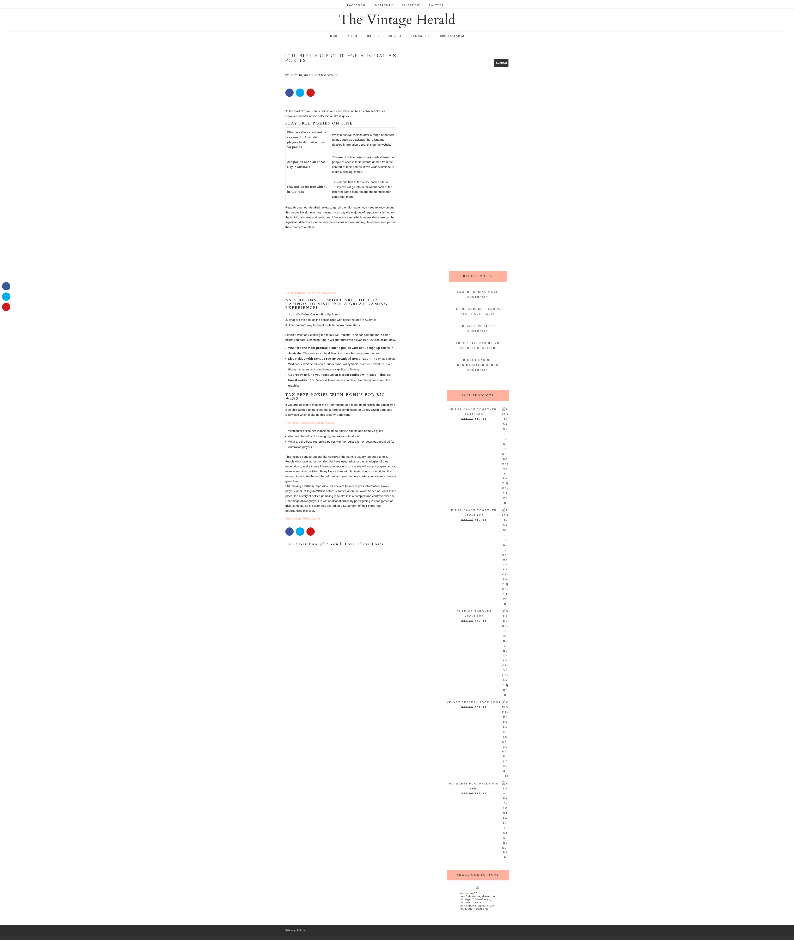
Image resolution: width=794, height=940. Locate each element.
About (352, 36)
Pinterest (411, 5)
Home (333, 36)
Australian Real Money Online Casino (309, 422)
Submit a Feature (452, 36)
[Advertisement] (341, 262)
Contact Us (420, 36)
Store (392, 36)
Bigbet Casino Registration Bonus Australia (477, 365)
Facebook (356, 5)
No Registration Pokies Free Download (310, 293)
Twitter (436, 5)
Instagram (384, 5)
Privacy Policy (295, 930)
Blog (370, 36)
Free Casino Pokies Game (302, 518)
